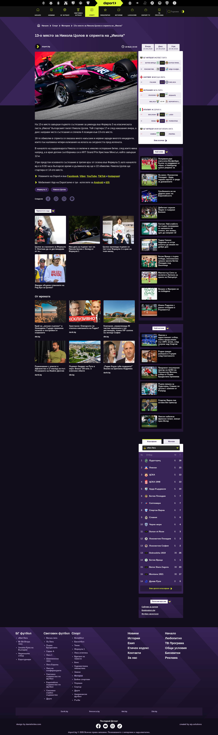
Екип (131, 643)
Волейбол (79, 638)
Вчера (147, 47)
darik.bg (72, 332)
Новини (51, 15)
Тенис (77, 645)
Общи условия (176, 648)
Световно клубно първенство (52, 692)
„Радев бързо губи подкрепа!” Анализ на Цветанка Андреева (118, 367)
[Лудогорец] (43, 3)
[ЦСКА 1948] (58, 3)
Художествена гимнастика (81, 667)
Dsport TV (145, 15)
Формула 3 (42, 190)
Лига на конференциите (53, 669)
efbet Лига (155, 58)
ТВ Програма (159, 14)
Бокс (76, 662)
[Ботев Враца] (174, 3)
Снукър (77, 687)
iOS (108, 182)
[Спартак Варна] (88, 3)
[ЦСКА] (51, 3)
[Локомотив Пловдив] (152, 3)
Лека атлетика (81, 653)
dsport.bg (46, 47)
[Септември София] (137, 3)
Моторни (66, 26)
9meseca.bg (94, 711)
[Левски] (66, 3)
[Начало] (38, 26)
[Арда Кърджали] (73, 3)
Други (49, 699)
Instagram (113, 176)
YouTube (92, 176)
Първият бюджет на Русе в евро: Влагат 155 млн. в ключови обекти (82, 368)
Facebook (72, 176)
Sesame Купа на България (25, 648)
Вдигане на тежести (79, 657)
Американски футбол (80, 695)
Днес (160, 47)
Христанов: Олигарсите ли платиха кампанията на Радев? (84, 327)
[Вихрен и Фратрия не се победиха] (160, 294)
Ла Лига (153, 90)
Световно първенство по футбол (53, 676)
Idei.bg (124, 711)
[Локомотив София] (159, 3)
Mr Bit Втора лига (158, 129)
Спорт (91, 15)
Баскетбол (79, 642)
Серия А (152, 110)
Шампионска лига (52, 660)
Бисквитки (172, 652)
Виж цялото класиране (159, 588)
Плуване (78, 683)
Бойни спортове (82, 679)
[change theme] (183, 11)
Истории (118, 15)
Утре (173, 47)
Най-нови (159, 152)
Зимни (77, 672)
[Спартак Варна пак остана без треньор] (160, 405)
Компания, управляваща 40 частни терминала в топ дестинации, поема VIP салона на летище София (118, 329)
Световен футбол (78, 14)
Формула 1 (79, 649)
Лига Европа (52, 665)
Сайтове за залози (150, 607)
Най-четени (159, 328)
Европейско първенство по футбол (53, 684)
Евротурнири (24, 659)
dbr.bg (37, 337)
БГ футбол (65, 15)
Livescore (132, 15)
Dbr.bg (154, 711)
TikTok (102, 176)
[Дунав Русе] (145, 3)
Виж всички (159, 140)
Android (98, 182)
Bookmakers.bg (148, 610)
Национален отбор (24, 654)
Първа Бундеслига (51, 646)
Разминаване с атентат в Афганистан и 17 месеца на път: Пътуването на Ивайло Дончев (50, 368)
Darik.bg (64, 711)
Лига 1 (49, 655)
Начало (38, 15)
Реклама (171, 657)
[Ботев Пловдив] (80, 3)
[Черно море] (167, 3)
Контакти (134, 652)
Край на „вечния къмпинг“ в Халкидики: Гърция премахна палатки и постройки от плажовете (49, 329)
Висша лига (154, 77)
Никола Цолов (59, 190)
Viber (83, 176)
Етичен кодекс (138, 648)
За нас (132, 657)
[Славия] (130, 3)
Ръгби (77, 700)
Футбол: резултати (150, 614)
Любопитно (105, 15)
